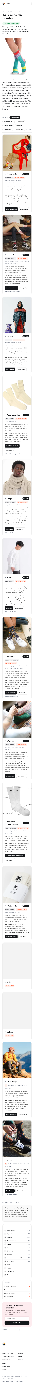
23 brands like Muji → (10, 611)
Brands (9, 11)
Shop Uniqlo (9, 529)
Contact (4, 1369)
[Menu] (30, 3)
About (4, 1363)
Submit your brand (7, 1353)
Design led (19, 125)
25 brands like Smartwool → (12, 696)
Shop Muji (9, 608)
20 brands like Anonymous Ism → (14, 454)
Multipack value (19, 129)
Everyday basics (8, 125)
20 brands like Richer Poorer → (13, 291)
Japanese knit (7, 129)
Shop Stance (9, 1190)
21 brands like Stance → (11, 1194)
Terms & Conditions (8, 1356)
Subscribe (17, 1322)
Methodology (6, 1366)
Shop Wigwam (10, 776)
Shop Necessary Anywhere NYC (15, 855)
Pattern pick (20, 121)
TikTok (20, 1356)
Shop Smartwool (10, 692)
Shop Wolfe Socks (11, 936)
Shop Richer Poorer (11, 288)
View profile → (24, 209)
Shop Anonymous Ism (12, 445)
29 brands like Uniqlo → (11, 533)
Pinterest (20, 1359)
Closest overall (15, 117)
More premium (8, 121)
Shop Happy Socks (11, 209)
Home (3, 11)
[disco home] (3, 1345)
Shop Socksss (10, 369)
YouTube (20, 1353)
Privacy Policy (6, 1359)
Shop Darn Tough (11, 1114)
